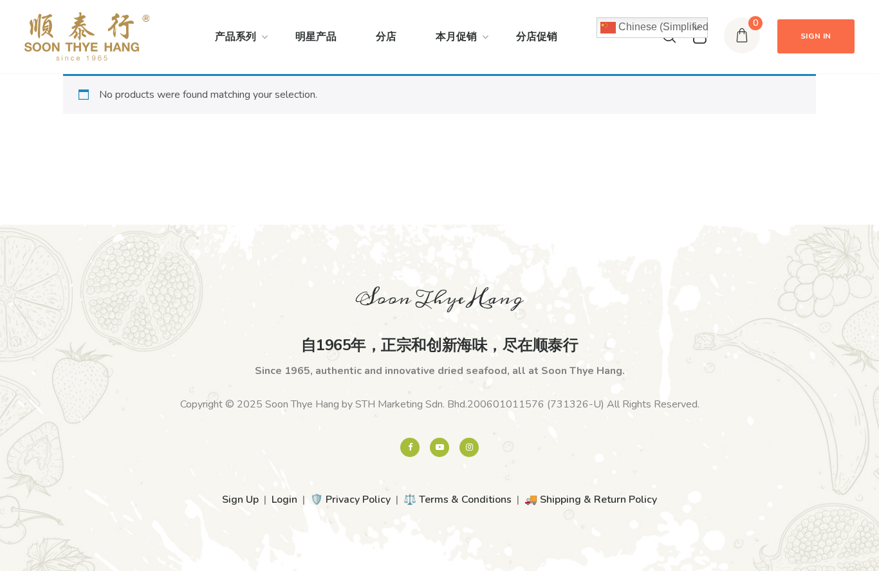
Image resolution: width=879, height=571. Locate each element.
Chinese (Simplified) (662, 26)
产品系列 (235, 37)
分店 (386, 37)
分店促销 (536, 37)
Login (284, 499)
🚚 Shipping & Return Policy (590, 499)
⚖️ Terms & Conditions (457, 499)
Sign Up (240, 499)
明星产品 (316, 37)
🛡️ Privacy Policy (350, 499)
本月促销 (456, 37)
